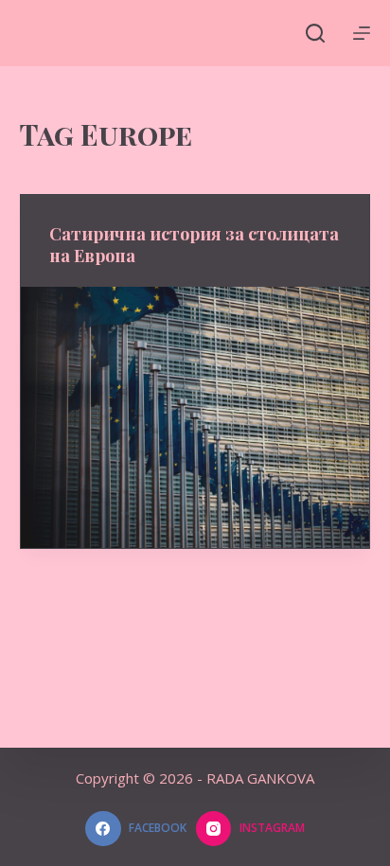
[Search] (315, 33)
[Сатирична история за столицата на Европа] (195, 418)
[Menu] (361, 33)
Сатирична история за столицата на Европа (194, 244)
